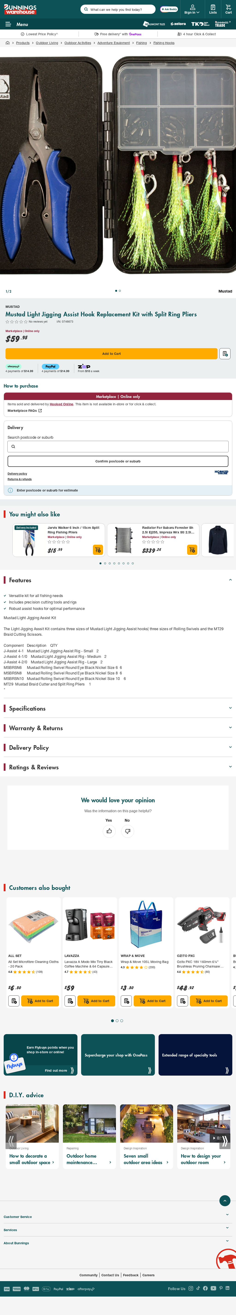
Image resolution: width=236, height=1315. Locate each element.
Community (89, 1275)
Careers (148, 1275)
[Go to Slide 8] (133, 563)
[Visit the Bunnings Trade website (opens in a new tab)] (222, 23)
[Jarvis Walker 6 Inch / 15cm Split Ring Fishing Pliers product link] (29, 540)
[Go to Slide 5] (119, 563)
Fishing (141, 43)
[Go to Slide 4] (114, 563)
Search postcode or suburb (30, 437)
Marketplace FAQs (22, 410)
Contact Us (110, 1275)
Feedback (131, 1275)
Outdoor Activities (78, 43)
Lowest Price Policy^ (42, 34)
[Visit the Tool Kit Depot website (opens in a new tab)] (200, 23)
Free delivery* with (114, 34)
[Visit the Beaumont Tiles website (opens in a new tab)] (154, 23)
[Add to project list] (224, 353)
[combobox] (117, 9)
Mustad (13, 307)
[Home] (8, 43)
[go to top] (224, 1200)
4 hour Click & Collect (199, 34)
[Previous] (11, 1141)
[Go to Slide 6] (123, 563)
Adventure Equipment (113, 43)
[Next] (224, 1141)
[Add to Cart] (98, 550)
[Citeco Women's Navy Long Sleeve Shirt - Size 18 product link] (218, 540)
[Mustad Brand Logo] (225, 291)
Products (23, 43)
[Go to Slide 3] (110, 563)
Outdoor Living (47, 43)
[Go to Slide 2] (120, 291)
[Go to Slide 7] (128, 563)
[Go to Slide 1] (116, 291)
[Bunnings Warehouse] (20, 13)
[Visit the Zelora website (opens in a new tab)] (178, 23)
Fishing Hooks (163, 43)
